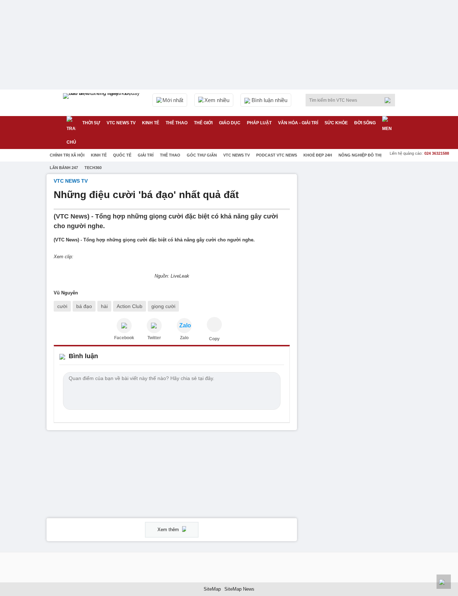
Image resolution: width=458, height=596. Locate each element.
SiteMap (212, 589)
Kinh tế (150, 122)
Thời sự (91, 122)
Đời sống (365, 122)
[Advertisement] (357, 281)
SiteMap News (239, 589)
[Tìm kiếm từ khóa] (389, 100)
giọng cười (163, 306)
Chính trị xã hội (67, 155)
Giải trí (146, 155)
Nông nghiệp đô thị (359, 155)
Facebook (124, 337)
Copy (214, 338)
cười (62, 306)
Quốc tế (122, 155)
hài (104, 306)
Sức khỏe (336, 122)
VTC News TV (236, 155)
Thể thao (176, 122)
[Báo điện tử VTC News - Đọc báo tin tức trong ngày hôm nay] (102, 103)
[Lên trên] (444, 582)
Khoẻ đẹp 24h (317, 155)
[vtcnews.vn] (124, 325)
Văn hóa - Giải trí (298, 122)
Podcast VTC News (276, 155)
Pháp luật (259, 122)
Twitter (154, 337)
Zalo (184, 337)
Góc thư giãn (202, 155)
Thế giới (203, 122)
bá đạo (84, 306)
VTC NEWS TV (121, 122)
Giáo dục (229, 122)
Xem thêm (168, 529)
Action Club (129, 306)
